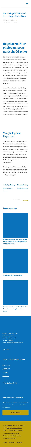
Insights (5, 372)
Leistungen (6, 368)
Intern (15, 23)
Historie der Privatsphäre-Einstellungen (12, 435)
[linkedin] (3, 389)
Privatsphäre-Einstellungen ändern (11, 433)
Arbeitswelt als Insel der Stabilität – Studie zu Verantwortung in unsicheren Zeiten (15, 309)
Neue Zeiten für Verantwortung (12, 275)
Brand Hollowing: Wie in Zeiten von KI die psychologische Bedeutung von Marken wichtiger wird (15, 241)
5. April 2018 (6, 23)
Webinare (5, 376)
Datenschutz (11, 442)
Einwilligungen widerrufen (9, 438)
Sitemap (5, 442)
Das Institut (6, 365)
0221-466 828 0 (9, 340)
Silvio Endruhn (19, 430)
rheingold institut (9, 20)
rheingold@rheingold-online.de (15, 342)
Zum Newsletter (15, 412)
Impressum (19, 442)
